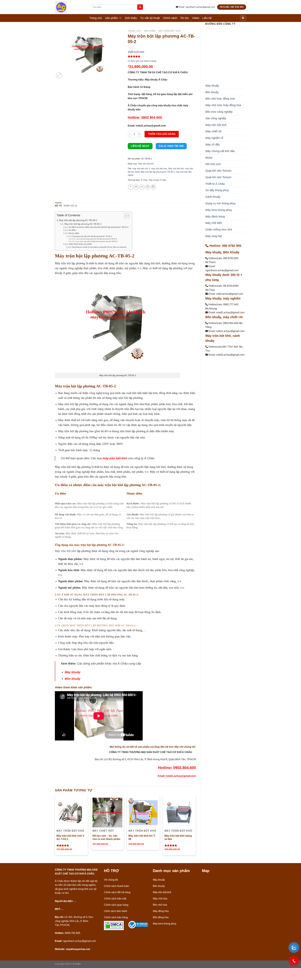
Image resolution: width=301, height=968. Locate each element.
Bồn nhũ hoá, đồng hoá (220, 98)
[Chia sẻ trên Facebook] (130, 187)
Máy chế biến (213, 223)
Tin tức (184, 18)
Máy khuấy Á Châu (157, 180)
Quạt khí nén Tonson (218, 170)
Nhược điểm (74, 233)
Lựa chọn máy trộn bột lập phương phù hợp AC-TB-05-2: (97, 241)
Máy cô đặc (212, 144)
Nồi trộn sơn (213, 164)
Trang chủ (95, 18)
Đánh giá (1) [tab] (70, 205)
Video (195, 18)
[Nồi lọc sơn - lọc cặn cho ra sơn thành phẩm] (107, 812)
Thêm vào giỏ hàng (162, 134)
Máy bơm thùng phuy (218, 210)
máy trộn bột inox (159, 168)
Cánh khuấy (212, 196)
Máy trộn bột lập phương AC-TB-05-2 (157, 172)
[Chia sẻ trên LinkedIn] (153, 187)
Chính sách (170, 18)
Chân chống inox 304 (218, 229)
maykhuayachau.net (78, 949)
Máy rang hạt (213, 236)
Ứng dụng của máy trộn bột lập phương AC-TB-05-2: (92, 236)
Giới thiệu (131, 18)
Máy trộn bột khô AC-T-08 (142, 837)
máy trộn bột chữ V (141, 168)
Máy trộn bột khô (215, 125)
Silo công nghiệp (215, 118)
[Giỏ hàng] (243, 18)
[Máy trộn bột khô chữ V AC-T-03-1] (71, 812)
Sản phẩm (111, 18)
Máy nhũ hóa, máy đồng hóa (223, 105)
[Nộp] (140, 7)
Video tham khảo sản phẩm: (80, 244)
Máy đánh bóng (215, 216)
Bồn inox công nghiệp (218, 111)
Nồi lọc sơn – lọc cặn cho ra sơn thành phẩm (106, 837)
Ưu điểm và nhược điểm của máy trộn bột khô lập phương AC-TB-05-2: (99, 227)
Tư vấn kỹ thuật (150, 18)
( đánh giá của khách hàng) (142, 61)
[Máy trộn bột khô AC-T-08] (143, 812)
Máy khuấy (212, 85)
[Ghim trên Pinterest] (147, 187)
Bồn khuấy (212, 92)
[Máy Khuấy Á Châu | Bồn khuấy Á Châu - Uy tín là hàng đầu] (70, 7)
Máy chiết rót (213, 131)
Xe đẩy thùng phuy (217, 190)
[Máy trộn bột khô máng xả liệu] (179, 812)
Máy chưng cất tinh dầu (220, 151)
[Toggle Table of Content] (125, 215)
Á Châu (144, 180)
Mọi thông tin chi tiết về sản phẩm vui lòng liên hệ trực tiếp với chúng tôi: (99, 247)
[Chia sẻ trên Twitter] (136, 187)
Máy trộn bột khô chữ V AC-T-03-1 (70, 837)
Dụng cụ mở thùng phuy (220, 203)
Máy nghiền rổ (214, 138)
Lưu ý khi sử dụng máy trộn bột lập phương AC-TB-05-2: (96, 239)
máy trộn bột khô (115, 458)
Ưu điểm (72, 230)
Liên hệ (207, 18)
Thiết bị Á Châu (215, 183)
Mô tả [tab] (58, 205)
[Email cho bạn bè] (141, 187)
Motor (209, 157)
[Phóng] (59, 75)
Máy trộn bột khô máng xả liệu (178, 837)
